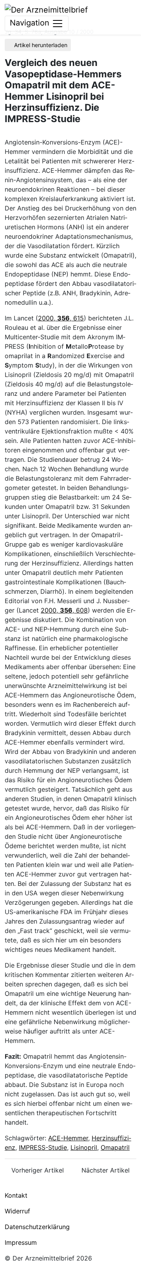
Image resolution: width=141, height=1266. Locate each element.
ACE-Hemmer (68, 1138)
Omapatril (115, 1147)
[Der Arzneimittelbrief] (46, 9)
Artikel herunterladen (40, 45)
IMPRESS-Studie (43, 1147)
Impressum (21, 1242)
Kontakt (16, 1195)
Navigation (31, 22)
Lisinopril (83, 1147)
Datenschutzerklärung (37, 1227)
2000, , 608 (64, 610)
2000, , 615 (61, 318)
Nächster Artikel (106, 1170)
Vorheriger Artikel (36, 1170)
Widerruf (17, 1211)
